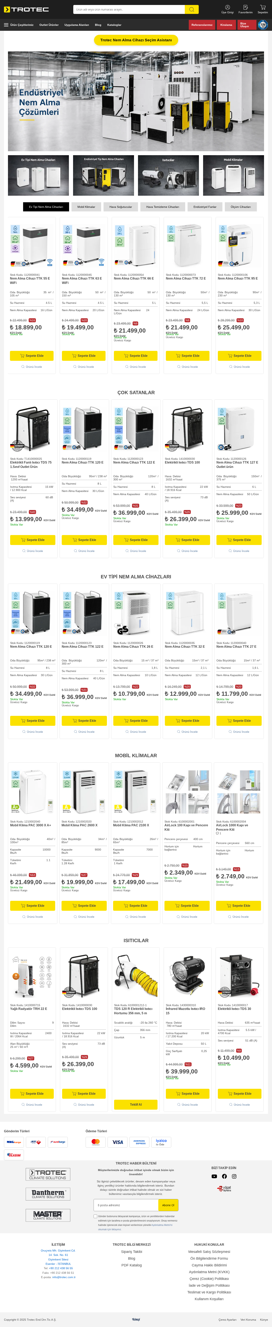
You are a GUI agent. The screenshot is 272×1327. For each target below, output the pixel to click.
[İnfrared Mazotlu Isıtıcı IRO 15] (187, 975)
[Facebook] (224, 1174)
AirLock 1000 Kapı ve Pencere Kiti (232, 826)
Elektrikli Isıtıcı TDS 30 (234, 1007)
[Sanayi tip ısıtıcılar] (136, 100)
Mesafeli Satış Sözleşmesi (209, 1250)
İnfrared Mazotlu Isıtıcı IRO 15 (185, 1009)
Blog (131, 1257)
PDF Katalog (131, 1264)
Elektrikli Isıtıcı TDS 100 (182, 461)
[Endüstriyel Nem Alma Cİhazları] (103, 174)
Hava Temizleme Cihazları (162, 205)
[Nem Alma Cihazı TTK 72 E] (84, 244)
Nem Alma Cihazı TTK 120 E (83, 461)
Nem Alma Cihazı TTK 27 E (236, 645)
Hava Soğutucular (121, 205)
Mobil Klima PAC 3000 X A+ (30, 824)
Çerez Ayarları (228, 1318)
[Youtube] (214, 1174)
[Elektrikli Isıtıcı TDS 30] (239, 975)
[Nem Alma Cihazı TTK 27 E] (239, 611)
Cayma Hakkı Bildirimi (209, 1264)
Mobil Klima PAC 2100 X (131, 824)
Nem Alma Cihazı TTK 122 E (134, 461)
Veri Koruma (248, 1318)
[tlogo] (136, 1318)
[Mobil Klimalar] (233, 174)
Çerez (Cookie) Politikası (209, 1277)
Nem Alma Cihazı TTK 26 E (133, 645)
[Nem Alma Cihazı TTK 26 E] (136, 611)
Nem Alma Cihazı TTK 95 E (134, 277)
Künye (264, 1318)
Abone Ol (168, 1204)
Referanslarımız (202, 24)
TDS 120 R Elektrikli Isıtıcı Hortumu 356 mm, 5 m (133, 1009)
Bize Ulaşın (244, 25)
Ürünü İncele (34, 365)
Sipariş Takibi (131, 1250)
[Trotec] (48, 1214)
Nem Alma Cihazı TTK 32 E (185, 645)
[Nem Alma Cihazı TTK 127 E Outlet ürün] (239, 427)
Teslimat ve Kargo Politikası (209, 1291)
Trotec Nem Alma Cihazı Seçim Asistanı (136, 40)
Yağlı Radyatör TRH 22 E (28, 1007)
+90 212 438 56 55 (61, 1266)
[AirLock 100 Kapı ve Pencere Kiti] (186, 790)
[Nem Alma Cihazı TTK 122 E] (136, 427)
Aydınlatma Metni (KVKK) (209, 1271)
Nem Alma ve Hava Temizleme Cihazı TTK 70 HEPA (236, 279)
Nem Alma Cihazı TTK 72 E (82, 277)
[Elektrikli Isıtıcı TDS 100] (187, 427)
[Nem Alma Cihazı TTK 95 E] (136, 244)
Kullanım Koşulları (209, 1298)
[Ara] (192, 9)
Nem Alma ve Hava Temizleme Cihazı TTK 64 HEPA (185, 279)
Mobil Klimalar (86, 205)
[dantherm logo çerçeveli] (48, 1192)
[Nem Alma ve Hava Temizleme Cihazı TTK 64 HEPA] (187, 244)
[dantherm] (48, 1173)
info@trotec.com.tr (64, 1275)
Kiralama (226, 24)
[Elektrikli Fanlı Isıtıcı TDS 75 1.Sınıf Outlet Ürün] (32, 427)
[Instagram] (234, 1174)
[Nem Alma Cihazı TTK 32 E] (187, 611)
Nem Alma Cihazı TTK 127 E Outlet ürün (237, 463)
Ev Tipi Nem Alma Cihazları (46, 205)
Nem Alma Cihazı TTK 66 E (30, 277)
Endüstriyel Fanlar (205, 205)
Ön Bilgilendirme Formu (209, 1257)
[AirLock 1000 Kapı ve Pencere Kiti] (238, 790)
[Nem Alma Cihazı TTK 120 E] (84, 427)
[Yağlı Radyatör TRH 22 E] (32, 975)
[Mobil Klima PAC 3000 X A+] (32, 790)
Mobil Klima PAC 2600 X (80, 824)
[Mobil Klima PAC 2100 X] (135, 790)
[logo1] (224, 1187)
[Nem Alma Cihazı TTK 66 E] (32, 244)
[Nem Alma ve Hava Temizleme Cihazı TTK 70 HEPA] (239, 244)
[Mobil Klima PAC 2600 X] (84, 790)
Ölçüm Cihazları (241, 205)
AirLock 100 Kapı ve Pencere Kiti (186, 826)
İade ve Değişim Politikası (209, 1284)
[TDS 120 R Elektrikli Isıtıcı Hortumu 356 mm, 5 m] (136, 975)
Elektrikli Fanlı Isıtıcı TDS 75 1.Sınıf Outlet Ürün (31, 463)
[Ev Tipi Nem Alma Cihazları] (38, 174)
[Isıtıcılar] (168, 174)
